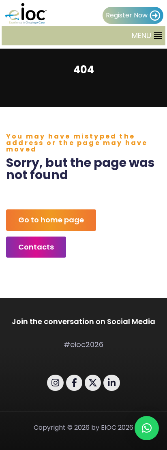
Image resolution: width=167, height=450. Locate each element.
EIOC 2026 (117, 427)
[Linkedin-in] (111, 383)
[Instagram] (55, 383)
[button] (141, 35)
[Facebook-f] (74, 383)
